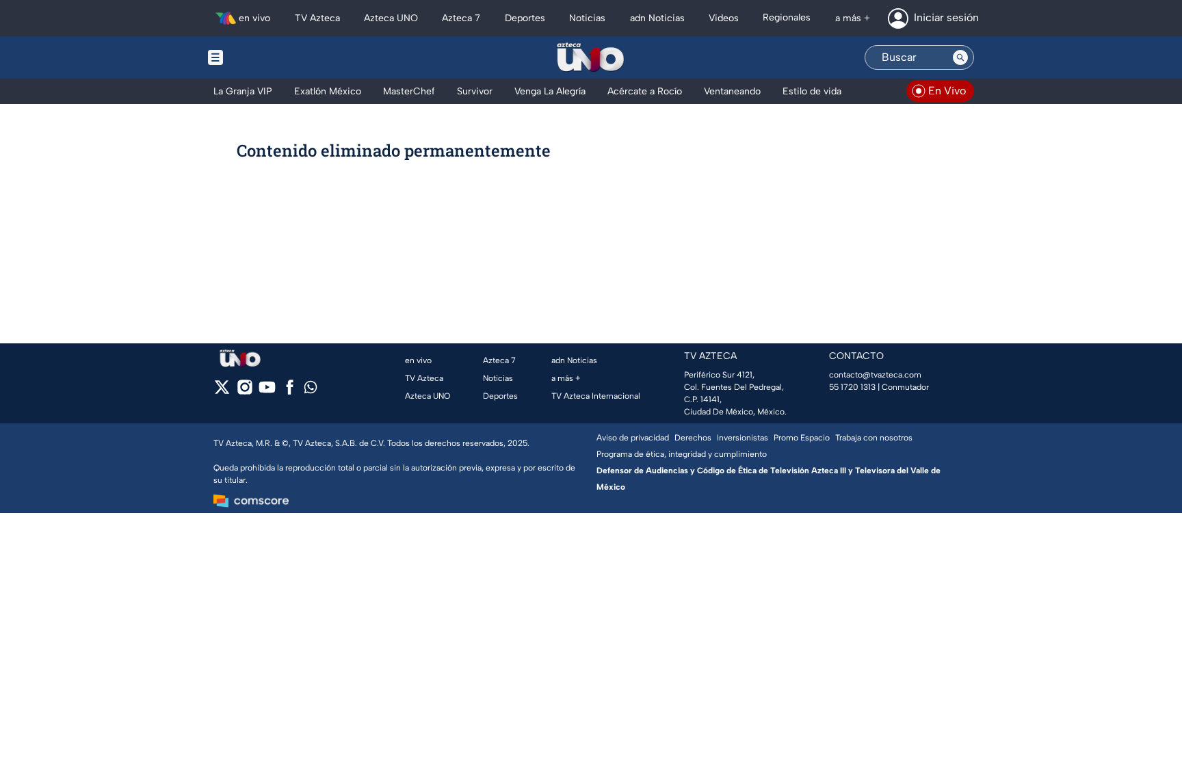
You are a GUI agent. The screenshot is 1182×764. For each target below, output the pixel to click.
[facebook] (289, 391)
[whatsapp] (310, 390)
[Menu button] (262, 57)
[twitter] (222, 391)
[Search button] (960, 57)
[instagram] (244, 391)
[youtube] (267, 391)
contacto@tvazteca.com (875, 375)
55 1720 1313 (852, 387)
